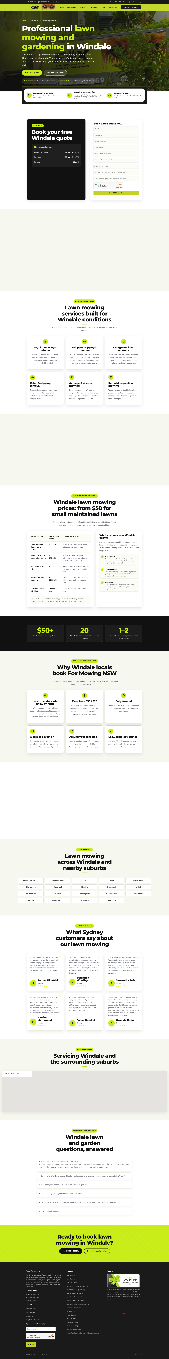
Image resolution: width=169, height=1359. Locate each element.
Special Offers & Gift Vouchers (119, 2)
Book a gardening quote (35, 471)
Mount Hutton (111, 894)
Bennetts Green (58, 880)
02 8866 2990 (30, 1316)
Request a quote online (97, 1251)
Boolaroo (84, 880)
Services (82, 7)
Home (62, 7)
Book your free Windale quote (106, 280)
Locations (93, 7)
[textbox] (116, 166)
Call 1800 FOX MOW (55, 73)
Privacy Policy (139, 1355)
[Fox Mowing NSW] (41, 7)
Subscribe (30, 1344)
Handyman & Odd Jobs (74, 1308)
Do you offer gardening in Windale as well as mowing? (62, 1194)
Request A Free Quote (131, 7)
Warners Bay (84, 900)
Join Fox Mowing (135, 2)
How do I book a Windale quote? (53, 1211)
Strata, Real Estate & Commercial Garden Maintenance (84, 1333)
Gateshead (58, 887)
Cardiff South (138, 880)
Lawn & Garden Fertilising (75, 1293)
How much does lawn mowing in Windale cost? (59, 1161)
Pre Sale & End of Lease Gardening (78, 1304)
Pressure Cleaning (72, 1326)
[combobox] (116, 166)
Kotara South (31, 894)
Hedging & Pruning (73, 1322)
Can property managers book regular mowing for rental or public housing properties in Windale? (78, 1202)
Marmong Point (84, 894)
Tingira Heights (57, 900)
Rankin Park (138, 894)
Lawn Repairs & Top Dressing (76, 1290)
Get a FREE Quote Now (116, 193)
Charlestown (31, 887)
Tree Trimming (71, 1318)
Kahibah (138, 887)
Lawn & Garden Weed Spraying (77, 1297)
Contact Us (113, 7)
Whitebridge (111, 900)
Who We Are (71, 7)
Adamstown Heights (31, 880)
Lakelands (58, 894)
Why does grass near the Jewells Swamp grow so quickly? (64, 1185)
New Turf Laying (72, 1282)
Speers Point (31, 900)
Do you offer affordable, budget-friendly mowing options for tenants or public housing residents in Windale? (83, 1176)
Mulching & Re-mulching (74, 1329)
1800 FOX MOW (31, 1309)
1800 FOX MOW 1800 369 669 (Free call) (41, 2)
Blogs (104, 7)
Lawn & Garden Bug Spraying (76, 1300)
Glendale (84, 887)
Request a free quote (35, 828)
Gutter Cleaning (71, 1315)
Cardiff (111, 880)
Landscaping (71, 1311)
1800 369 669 (30, 1312)
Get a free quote (32, 73)
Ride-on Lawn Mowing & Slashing (77, 1286)
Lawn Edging (71, 1279)
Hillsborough (111, 887)
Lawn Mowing (71, 1275)
